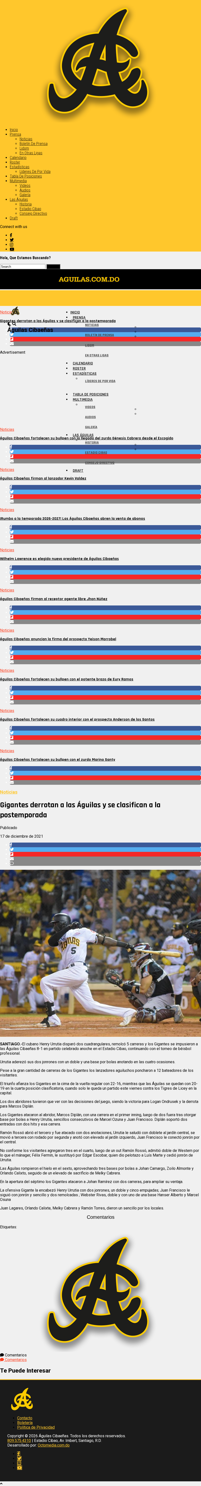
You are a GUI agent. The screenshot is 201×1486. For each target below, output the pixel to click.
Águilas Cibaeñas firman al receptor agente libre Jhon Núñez (53, 599)
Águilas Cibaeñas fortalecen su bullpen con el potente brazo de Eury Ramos (66, 679)
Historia (26, 204)
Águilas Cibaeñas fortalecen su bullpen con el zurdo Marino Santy (57, 759)
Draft (14, 218)
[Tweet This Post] (105, 492)
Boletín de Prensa (34, 143)
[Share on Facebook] (105, 487)
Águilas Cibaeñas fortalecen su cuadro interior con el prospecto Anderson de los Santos (77, 719)
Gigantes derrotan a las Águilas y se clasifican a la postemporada (58, 321)
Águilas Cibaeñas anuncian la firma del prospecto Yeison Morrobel (58, 639)
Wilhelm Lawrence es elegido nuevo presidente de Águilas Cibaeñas (59, 558)
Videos (25, 185)
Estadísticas (19, 167)
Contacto (24, 1418)
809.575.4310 (19, 1440)
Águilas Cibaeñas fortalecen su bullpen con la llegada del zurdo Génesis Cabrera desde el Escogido (86, 438)
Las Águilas (19, 199)
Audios (25, 190)
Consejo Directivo (33, 213)
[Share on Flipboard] (105, 496)
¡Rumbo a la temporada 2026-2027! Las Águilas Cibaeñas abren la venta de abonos (72, 518)
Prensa (15, 134)
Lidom (24, 148)
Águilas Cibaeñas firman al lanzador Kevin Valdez (43, 478)
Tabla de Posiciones (26, 176)
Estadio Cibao (30, 208)
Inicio (14, 129)
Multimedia (18, 181)
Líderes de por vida (35, 171)
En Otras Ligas (31, 153)
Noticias (26, 139)
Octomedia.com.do (54, 1445)
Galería (25, 195)
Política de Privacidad (36, 1427)
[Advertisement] (100, 389)
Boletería (25, 1422)
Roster (15, 162)
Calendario (18, 157)
